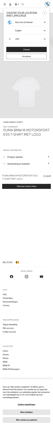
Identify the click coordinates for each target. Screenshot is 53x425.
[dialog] (26, 212)
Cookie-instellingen (26, 404)
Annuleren (26, 56)
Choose (26, 49)
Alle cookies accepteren (26, 420)
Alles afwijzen (26, 412)
